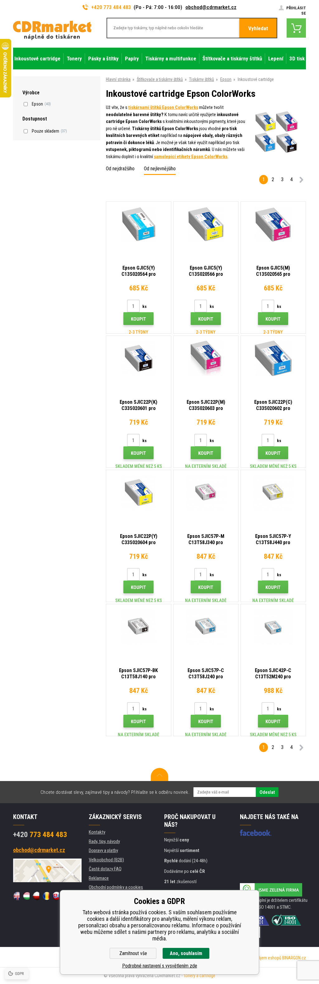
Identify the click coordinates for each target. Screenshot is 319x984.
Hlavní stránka (118, 79)
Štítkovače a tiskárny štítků (160, 79)
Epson (225, 79)
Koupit (138, 319)
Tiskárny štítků (201, 79)
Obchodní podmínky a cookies (116, 887)
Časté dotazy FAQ (105, 869)
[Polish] (36, 896)
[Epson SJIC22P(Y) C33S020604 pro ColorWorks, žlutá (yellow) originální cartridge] (138, 492)
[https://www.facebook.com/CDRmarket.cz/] (255, 833)
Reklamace (99, 878)
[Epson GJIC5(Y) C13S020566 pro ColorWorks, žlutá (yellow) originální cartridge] (206, 224)
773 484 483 (40, 834)
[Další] (301, 180)
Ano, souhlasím (186, 953)
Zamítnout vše (133, 953)
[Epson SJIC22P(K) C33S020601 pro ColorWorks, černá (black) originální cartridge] (138, 358)
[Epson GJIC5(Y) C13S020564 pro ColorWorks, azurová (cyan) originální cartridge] (138, 224)
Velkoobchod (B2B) (106, 860)
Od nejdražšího (120, 169)
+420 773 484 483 (111, 7)
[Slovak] (55, 896)
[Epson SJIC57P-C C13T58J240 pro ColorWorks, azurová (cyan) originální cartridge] (206, 626)
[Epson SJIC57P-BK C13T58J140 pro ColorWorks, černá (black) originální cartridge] (138, 626)
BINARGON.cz (294, 957)
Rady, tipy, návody (104, 841)
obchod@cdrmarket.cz (210, 7)
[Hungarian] (26, 896)
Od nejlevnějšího (160, 169)
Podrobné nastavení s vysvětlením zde (159, 966)
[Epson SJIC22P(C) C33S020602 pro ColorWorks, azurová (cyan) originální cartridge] (273, 358)
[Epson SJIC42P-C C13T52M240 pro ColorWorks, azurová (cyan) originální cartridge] (273, 626)
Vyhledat (258, 28)
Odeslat (267, 792)
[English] (16, 896)
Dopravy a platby (103, 850)
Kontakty (97, 832)
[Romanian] (45, 896)
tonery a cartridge (199, 975)
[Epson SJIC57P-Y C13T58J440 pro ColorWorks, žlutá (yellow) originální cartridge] (273, 492)
